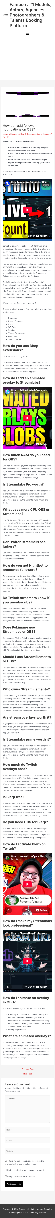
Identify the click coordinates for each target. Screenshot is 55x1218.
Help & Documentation (30, 134)
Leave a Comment (11, 134)
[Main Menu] (27, 34)
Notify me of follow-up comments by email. (25, 1170)
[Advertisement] (27, 59)
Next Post (27, 1074)
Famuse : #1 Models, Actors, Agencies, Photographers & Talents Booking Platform (30, 15)
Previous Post (28, 1069)
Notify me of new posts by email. (21, 1176)
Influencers (45, 134)
